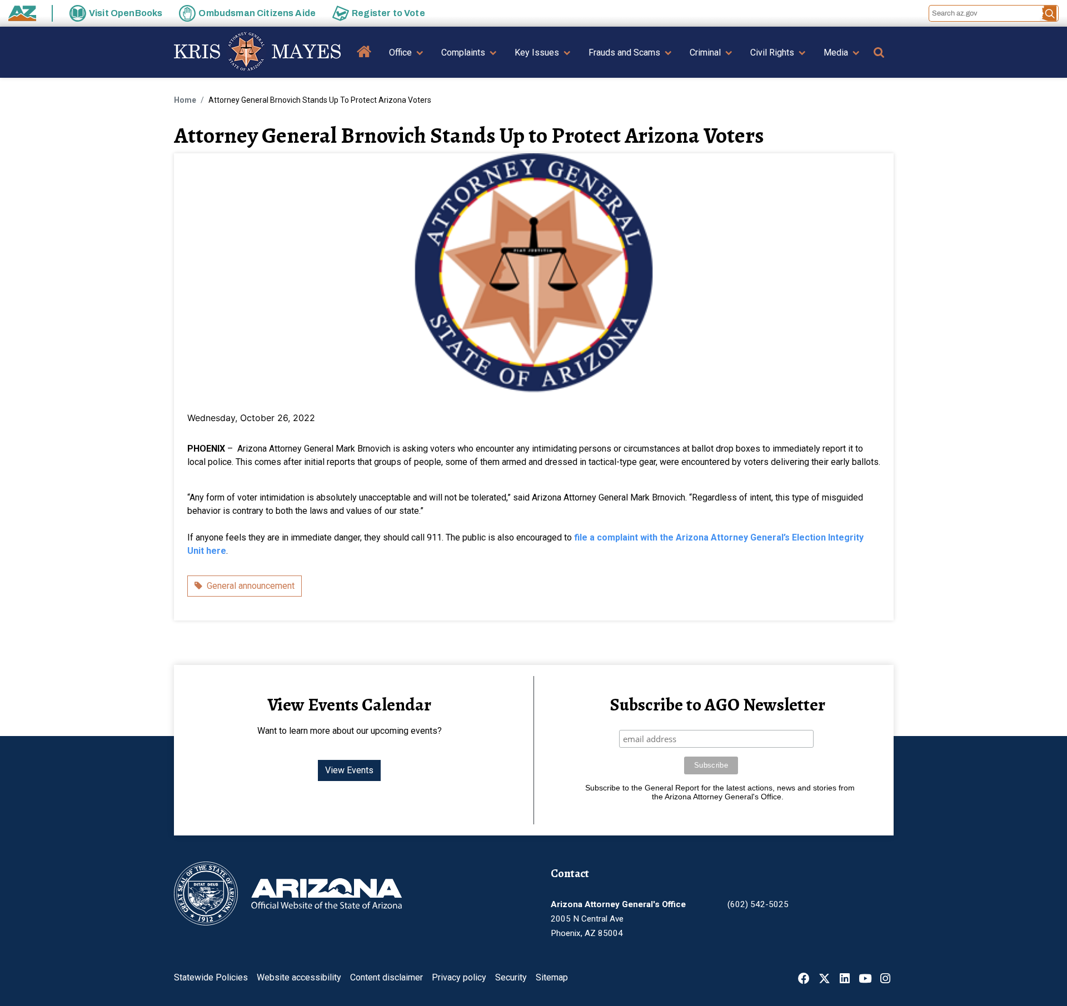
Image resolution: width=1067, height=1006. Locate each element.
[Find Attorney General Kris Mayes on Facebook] (804, 979)
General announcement (251, 585)
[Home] (257, 52)
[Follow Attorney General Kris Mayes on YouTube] (865, 979)
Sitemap (552, 977)
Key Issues (537, 52)
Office (400, 52)
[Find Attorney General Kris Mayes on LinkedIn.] (845, 979)
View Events (349, 770)
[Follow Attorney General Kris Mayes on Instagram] (885, 979)
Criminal (705, 52)
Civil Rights (772, 52)
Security (511, 977)
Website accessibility (299, 977)
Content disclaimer (386, 977)
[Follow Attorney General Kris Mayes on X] (824, 979)
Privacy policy (459, 977)
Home (364, 59)
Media (836, 52)
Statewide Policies (211, 977)
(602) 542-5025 (758, 904)
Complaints (463, 52)
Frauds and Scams (624, 52)
